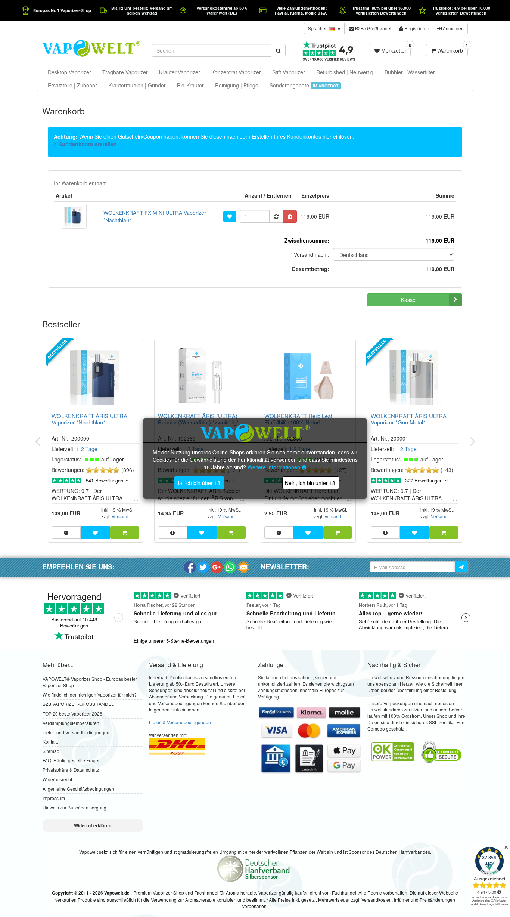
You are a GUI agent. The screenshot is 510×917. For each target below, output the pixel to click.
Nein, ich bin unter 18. (311, 483)
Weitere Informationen (275, 467)
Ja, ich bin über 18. (199, 483)
